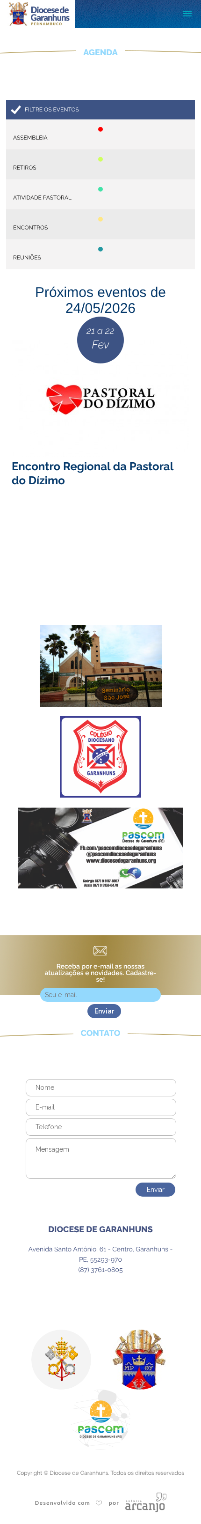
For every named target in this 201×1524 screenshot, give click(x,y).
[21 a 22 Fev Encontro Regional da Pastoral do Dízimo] (100, 572)
